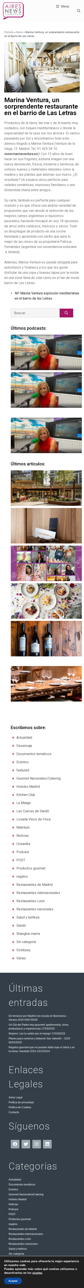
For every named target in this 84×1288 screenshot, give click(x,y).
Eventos (13, 1189)
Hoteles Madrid (17, 1199)
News (19, 32)
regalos (13, 1224)
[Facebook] (15, 1144)
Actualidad (15, 1179)
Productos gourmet (20, 1219)
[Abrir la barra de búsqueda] (78, 11)
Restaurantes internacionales (26, 1234)
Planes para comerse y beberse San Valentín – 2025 (39, 1038)
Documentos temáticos (22, 1184)
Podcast (13, 1209)
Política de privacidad (21, 1102)
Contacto (14, 1112)
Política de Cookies (20, 1107)
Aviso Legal (15, 1097)
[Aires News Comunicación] (13, 11)
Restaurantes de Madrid (23, 1229)
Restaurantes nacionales (23, 1243)
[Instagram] (36, 1144)
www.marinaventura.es (21, 154)
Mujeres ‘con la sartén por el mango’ (30, 1033)
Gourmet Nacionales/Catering (26, 1194)
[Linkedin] (47, 1144)
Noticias (13, 1204)
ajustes (37, 1273)
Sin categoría (16, 1253)
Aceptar (13, 1281)
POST (12, 1214)
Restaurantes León (20, 1238)
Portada (9, 32)
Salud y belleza (18, 1248)
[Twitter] (26, 1144)
